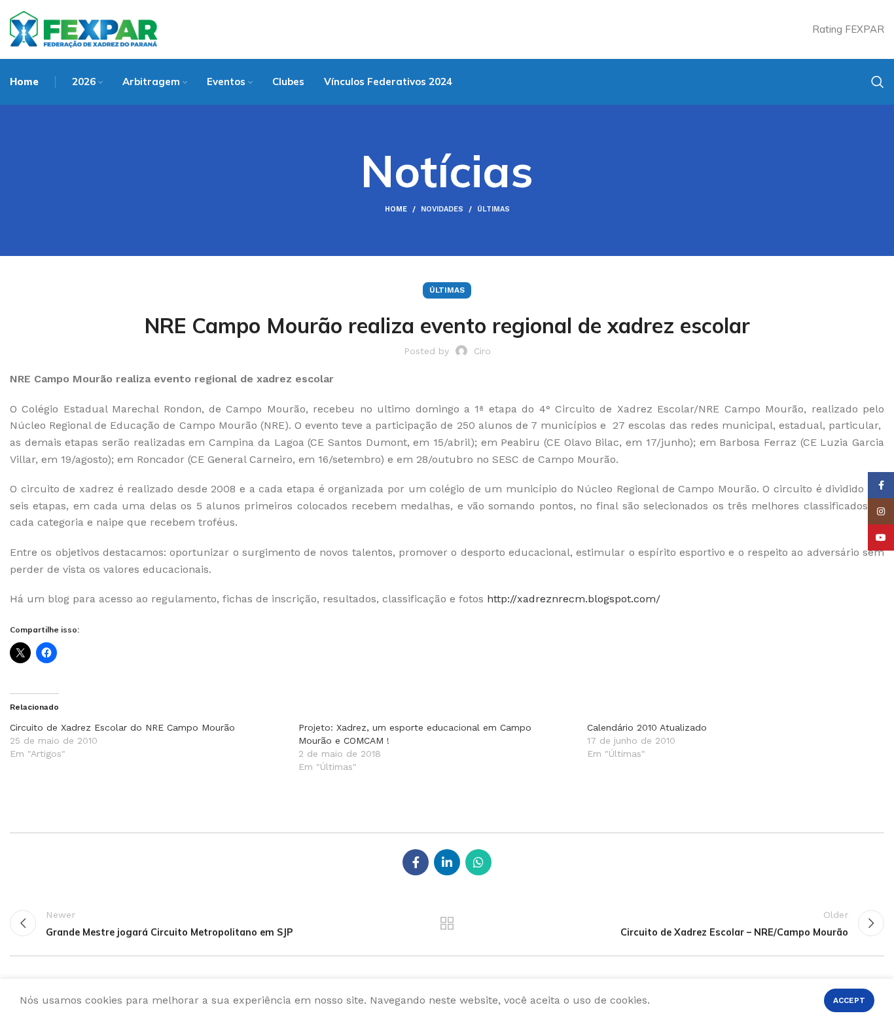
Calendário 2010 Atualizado (647, 727)
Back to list (447, 923)
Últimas (493, 209)
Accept (849, 1000)
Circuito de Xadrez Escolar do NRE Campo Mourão (122, 727)
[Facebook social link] (415, 862)
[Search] (878, 82)
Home (396, 209)
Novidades (442, 209)
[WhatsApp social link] (478, 862)
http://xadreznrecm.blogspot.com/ (573, 599)
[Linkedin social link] (447, 862)
